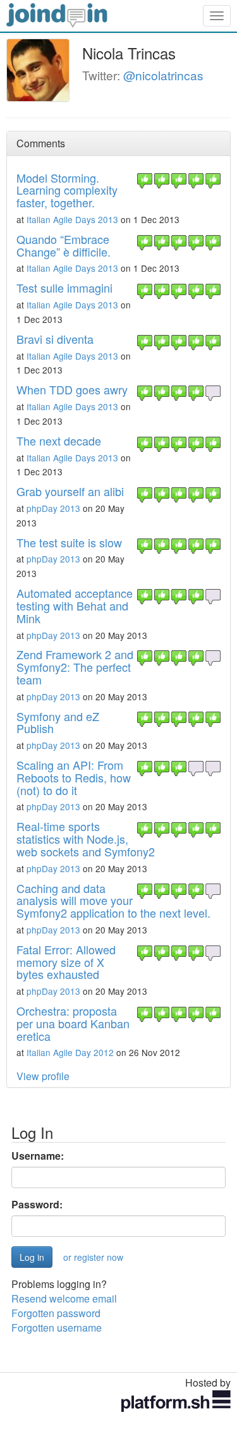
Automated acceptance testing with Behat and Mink (74, 605)
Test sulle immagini (64, 287)
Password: (37, 1205)
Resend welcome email (64, 1298)
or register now (93, 1257)
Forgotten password (55, 1313)
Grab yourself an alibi (70, 491)
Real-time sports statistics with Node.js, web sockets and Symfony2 (85, 839)
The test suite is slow (69, 542)
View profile (43, 1076)
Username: (37, 1156)
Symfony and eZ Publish (57, 722)
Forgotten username (56, 1327)
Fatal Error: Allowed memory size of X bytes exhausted (66, 962)
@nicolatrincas (163, 74)
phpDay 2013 (53, 508)
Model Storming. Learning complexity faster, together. (67, 190)
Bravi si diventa (55, 339)
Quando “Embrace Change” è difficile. (63, 245)
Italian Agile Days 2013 (72, 219)
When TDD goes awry (72, 389)
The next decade (58, 440)
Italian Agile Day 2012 (70, 1052)
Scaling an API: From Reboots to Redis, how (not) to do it (73, 777)
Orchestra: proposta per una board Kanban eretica (73, 1023)
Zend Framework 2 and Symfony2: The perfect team (74, 667)
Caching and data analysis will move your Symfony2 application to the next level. (113, 900)
